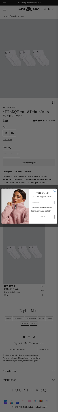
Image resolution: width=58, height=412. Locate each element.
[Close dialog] (55, 190)
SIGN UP (43, 216)
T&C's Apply (47, 211)
